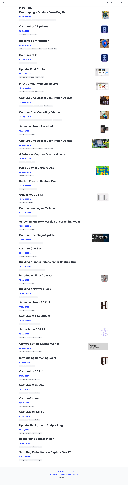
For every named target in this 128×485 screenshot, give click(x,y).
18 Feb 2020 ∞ (25, 403)
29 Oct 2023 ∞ (25, 159)
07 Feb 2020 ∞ (25, 416)
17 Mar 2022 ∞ (25, 307)
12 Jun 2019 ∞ (25, 443)
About (117, 2)
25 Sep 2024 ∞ (25, 102)
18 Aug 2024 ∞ (25, 117)
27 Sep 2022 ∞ (25, 253)
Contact (123, 2)
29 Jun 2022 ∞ (25, 266)
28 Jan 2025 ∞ (25, 74)
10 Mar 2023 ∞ (25, 199)
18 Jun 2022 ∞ (25, 280)
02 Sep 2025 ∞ (25, 31)
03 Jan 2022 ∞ (25, 362)
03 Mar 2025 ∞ (25, 60)
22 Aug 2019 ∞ (25, 430)
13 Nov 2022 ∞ (25, 226)
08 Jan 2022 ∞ (25, 348)
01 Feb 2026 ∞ (25, 17)
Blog (108, 2)
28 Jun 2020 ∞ (25, 389)
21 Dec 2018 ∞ (25, 457)
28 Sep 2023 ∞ (25, 172)
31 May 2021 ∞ (25, 376)
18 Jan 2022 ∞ (25, 334)
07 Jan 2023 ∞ (25, 213)
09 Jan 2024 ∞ (25, 145)
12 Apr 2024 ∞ (25, 131)
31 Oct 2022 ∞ (25, 240)
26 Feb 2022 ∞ (25, 320)
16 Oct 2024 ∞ (25, 88)
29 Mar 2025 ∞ (25, 45)
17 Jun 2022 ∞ (25, 293)
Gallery (113, 2)
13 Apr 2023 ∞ (25, 186)
